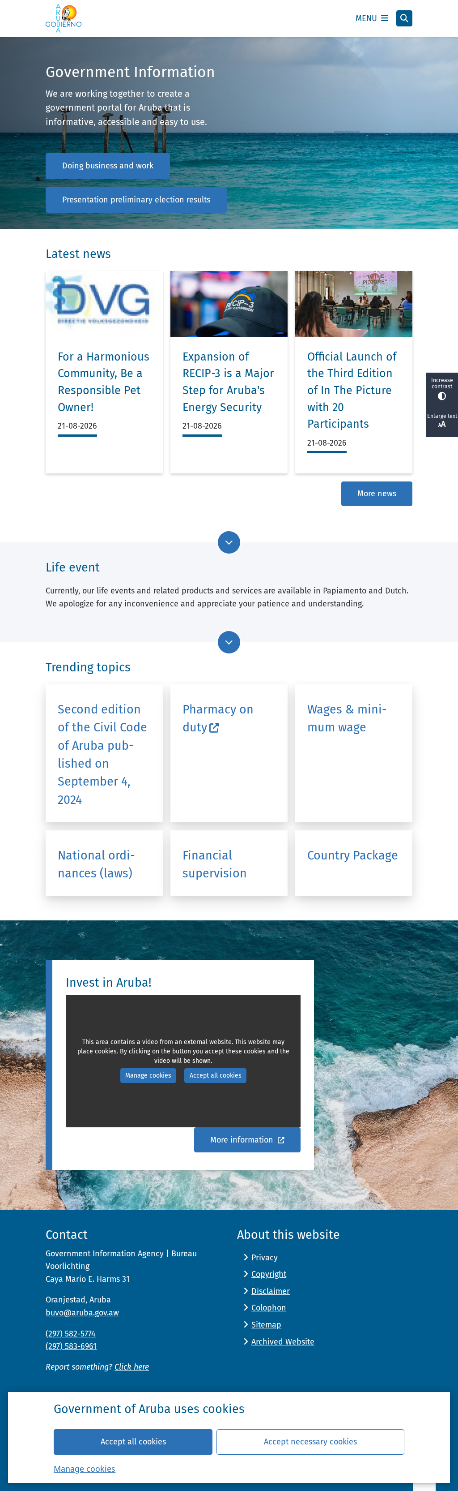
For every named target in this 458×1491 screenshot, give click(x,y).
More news (376, 493)
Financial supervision (214, 864)
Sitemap (266, 1325)
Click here (131, 1367)
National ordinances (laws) (96, 864)
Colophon (268, 1308)
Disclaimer (270, 1291)
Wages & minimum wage (347, 718)
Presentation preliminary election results (136, 200)
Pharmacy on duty (218, 718)
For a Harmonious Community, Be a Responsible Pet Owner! (103, 382)
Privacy (264, 1258)
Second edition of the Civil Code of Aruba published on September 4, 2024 (102, 754)
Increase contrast (442, 383)
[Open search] (404, 18)
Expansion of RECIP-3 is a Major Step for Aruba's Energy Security (228, 382)
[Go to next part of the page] (229, 542)
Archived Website (282, 1342)
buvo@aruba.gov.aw (82, 1313)
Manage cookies (84, 1468)
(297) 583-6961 (71, 1346)
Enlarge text (442, 416)
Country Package (352, 855)
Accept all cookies (133, 1442)
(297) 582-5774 (71, 1334)
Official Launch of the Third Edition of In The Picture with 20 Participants (351, 390)
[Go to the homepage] (63, 18)
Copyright (268, 1274)
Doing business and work (107, 166)
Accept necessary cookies (310, 1442)
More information (243, 1140)
